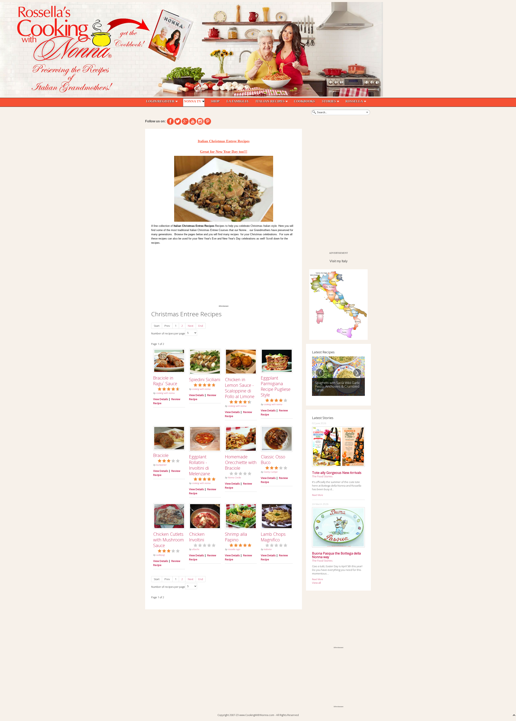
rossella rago (234, 549)
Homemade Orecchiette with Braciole (241, 462)
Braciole (161, 455)
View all (316, 583)
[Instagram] (200, 121)
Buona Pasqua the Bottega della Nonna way (336, 555)
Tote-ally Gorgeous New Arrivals (336, 472)
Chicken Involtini (197, 537)
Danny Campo (270, 471)
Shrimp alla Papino (236, 537)
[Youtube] (192, 121)
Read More (317, 494)
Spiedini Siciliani (204, 379)
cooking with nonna (165, 393)
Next (190, 326)
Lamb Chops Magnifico (273, 537)
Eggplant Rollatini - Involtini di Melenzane (199, 465)
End (200, 326)
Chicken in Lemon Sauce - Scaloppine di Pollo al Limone (239, 387)
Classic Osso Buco (273, 459)
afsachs (195, 549)
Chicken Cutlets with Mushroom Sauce (168, 539)
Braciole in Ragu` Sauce (165, 380)
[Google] (185, 121)
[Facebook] (170, 121)
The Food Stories (322, 476)
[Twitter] (177, 121)
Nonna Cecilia (234, 477)
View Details (160, 399)
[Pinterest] (207, 121)
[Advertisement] (223, 274)
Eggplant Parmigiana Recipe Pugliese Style (275, 386)
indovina (268, 549)
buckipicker (161, 464)
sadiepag (160, 554)
